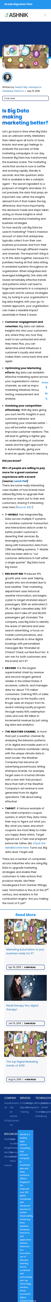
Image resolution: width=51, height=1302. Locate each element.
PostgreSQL (38, 1103)
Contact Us (13, 1123)
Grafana (38, 1111)
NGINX (44, 1107)
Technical (28, 1103)
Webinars (7, 1139)
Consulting (23, 1103)
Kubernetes (44, 1103)
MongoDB (44, 1111)
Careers (13, 1103)
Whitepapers (13, 1148)
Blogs (7, 1148)
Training (23, 1111)
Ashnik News (13, 1159)
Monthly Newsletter (7, 1154)
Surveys (13, 1152)
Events (7, 1165)
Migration (23, 1107)
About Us (7, 1105)
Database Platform (13, 91)
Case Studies (13, 1141)
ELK (37, 1107)
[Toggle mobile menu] (45, 15)
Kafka (38, 1116)
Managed (28, 1107)
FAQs (7, 1120)
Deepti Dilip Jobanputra (28, 87)
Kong (44, 1116)
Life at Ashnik (13, 1112)
